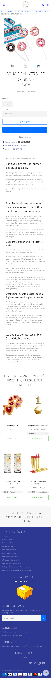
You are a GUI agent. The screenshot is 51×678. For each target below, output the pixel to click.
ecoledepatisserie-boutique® (14, 670)
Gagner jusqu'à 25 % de (25, 646)
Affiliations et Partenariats (11, 560)
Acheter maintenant (25, 130)
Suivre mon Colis (8, 543)
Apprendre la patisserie (10, 553)
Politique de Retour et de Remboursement (16, 567)
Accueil (4, 12)
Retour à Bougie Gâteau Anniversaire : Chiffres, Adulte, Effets (25, 517)
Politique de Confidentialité (11, 563)
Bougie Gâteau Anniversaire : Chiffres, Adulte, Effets (28, 12)
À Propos (5, 536)
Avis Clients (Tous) (8, 546)
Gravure (5, 109)
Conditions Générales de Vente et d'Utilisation (17, 570)
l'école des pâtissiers (9, 550)
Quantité (5, 98)
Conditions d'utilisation (10, 557)
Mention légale (7, 539)
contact (24, 657)
